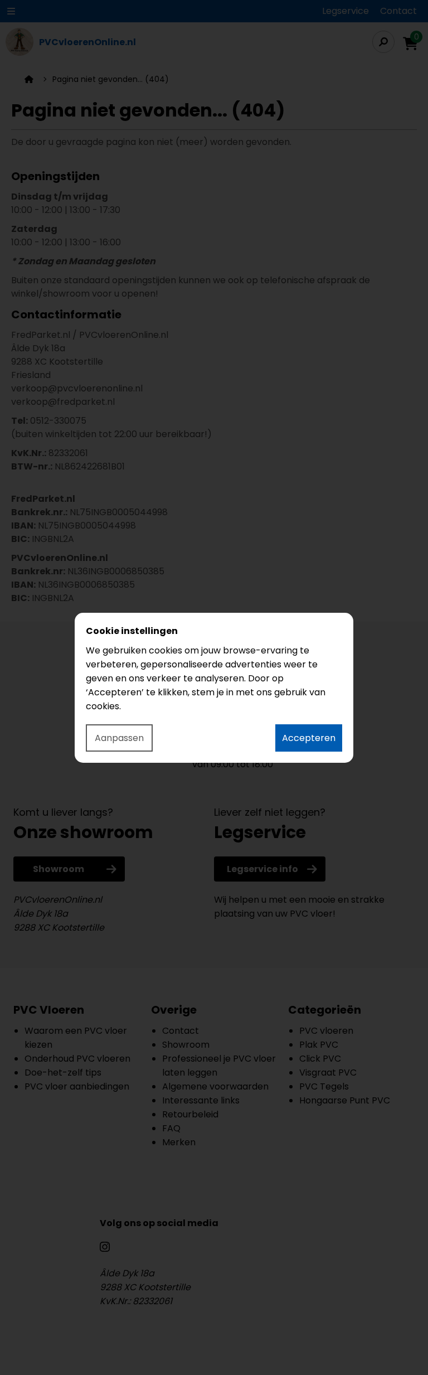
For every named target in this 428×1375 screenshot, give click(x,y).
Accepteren (308, 738)
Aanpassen (119, 738)
